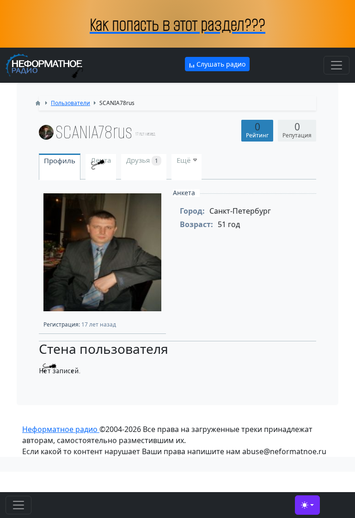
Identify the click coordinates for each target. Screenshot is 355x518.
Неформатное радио (60, 429)
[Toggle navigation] (336, 65)
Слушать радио (220, 64)
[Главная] (38, 103)
